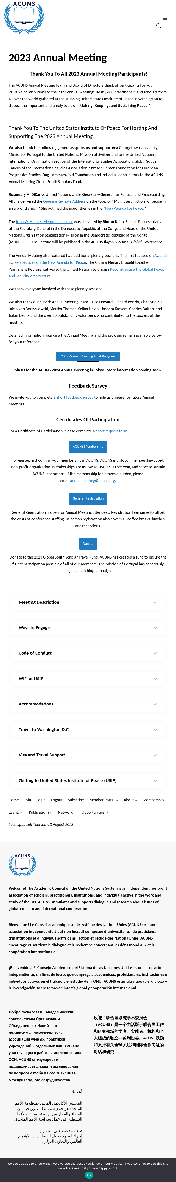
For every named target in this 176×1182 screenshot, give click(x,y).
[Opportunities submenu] (107, 812)
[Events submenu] (22, 812)
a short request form (110, 431)
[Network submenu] (75, 812)
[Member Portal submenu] (117, 800)
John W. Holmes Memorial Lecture (44, 222)
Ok (89, 1175)
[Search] (158, 25)
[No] (170, 1170)
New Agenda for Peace (124, 208)
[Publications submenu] (51, 812)
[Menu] (165, 18)
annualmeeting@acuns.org (92, 481)
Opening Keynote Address (64, 202)
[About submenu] (136, 800)
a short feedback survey (73, 397)
